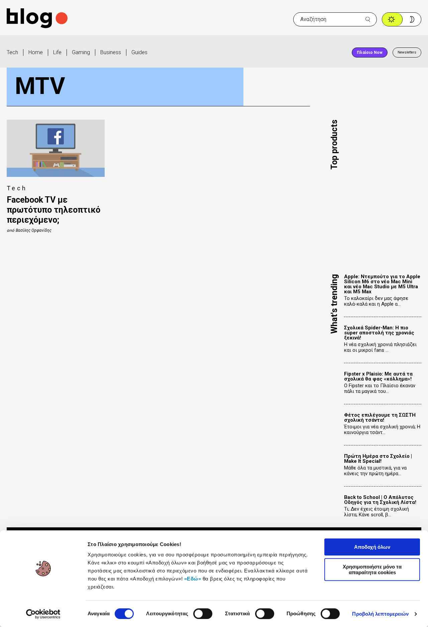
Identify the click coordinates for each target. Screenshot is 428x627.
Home (35, 52)
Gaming (81, 52)
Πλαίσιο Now (370, 52)
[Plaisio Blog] (37, 19)
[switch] (202, 613)
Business (110, 52)
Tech (12, 52)
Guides (139, 52)
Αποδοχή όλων (372, 547)
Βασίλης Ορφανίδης (33, 230)
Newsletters (407, 52)
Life (57, 52)
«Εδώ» (192, 579)
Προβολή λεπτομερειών (380, 614)
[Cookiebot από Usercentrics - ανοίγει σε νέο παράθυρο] (43, 614)
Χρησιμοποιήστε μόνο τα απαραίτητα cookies (372, 569)
